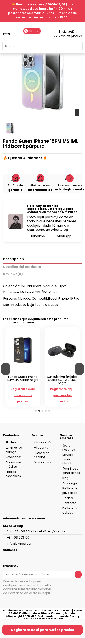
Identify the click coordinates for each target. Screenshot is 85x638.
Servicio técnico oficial (67, 459)
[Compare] (21, 371)
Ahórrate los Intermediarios (40, 187)
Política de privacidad (69, 490)
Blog (65, 478)
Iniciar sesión (43, 442)
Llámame (37, 236)
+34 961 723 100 (18, 537)
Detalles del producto (22, 267)
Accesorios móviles (13, 464)
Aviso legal (69, 483)
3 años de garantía (15, 187)
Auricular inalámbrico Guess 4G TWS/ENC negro (62, 380)
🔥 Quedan (12, 158)
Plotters (11, 442)
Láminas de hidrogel (14, 450)
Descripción (13, 259)
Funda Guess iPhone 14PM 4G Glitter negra (22, 378)
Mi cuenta (41, 448)
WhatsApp (63, 236)
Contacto (69, 503)
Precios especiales (13, 474)
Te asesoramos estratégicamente (69, 187)
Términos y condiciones (71, 470)
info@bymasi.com (20, 543)
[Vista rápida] (25, 371)
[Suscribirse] (78, 574)
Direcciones (42, 462)
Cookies (68, 498)
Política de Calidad (69, 510)
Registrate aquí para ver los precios (42, 629)
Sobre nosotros (68, 447)
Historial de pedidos (42, 455)
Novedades (14, 457)
